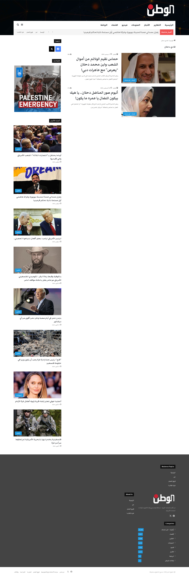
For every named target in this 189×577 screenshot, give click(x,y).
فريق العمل (30, 32)
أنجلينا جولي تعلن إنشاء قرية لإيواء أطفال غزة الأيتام (38, 401)
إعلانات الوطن (169, 561)
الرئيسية (169, 25)
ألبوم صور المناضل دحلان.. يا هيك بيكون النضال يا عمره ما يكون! (94, 95)
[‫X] (170, 516)
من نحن (62, 572)
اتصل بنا (29, 572)
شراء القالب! (20, 32)
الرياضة (103, 25)
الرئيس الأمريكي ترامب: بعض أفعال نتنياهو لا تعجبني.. (37, 238)
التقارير (157, 25)
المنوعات (135, 25)
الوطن (114, 54)
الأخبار (147, 25)
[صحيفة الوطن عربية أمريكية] (160, 10)
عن (36, 32)
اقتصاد (114, 25)
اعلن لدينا (22, 572)
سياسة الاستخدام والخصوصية (49, 572)
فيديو (124, 25)
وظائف (16, 572)
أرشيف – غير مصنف (167, 530)
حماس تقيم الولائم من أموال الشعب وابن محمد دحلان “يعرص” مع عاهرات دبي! (97, 64)
